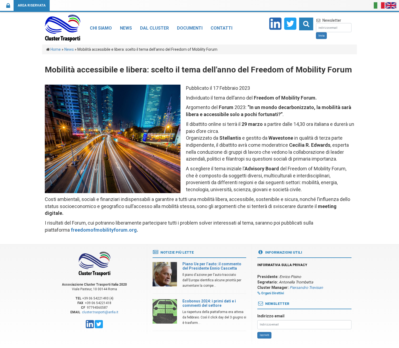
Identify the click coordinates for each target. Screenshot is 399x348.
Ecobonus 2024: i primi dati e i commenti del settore (209, 303)
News (126, 28)
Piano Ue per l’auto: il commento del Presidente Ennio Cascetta (211, 266)
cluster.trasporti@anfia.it (100, 312)
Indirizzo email (270, 316)
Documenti (189, 28)
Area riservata (32, 5)
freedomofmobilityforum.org (104, 230)
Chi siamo (101, 28)
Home (55, 49)
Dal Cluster (154, 28)
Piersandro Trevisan (306, 287)
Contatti (221, 28)
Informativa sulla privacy (282, 265)
